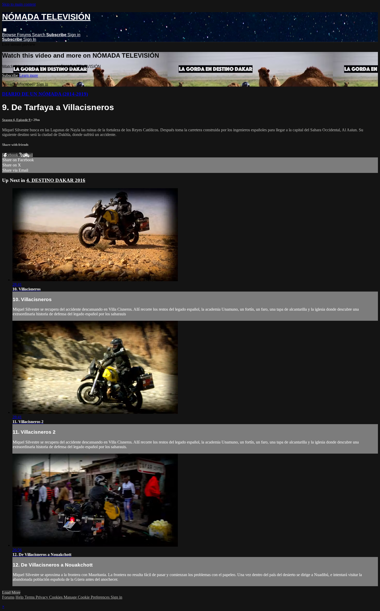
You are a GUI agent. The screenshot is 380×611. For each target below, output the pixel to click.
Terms (30, 597)
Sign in (73, 35)
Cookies (56, 597)
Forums (24, 35)
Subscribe (10, 75)
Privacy (42, 597)
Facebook (10, 155)
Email (28, 155)
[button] (4, 30)
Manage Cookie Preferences (87, 597)
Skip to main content (19, 4)
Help (20, 597)
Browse (9, 35)
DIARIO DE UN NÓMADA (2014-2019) (45, 94)
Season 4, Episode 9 (16, 120)
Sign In (29, 39)
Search (39, 35)
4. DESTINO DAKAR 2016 (55, 180)
